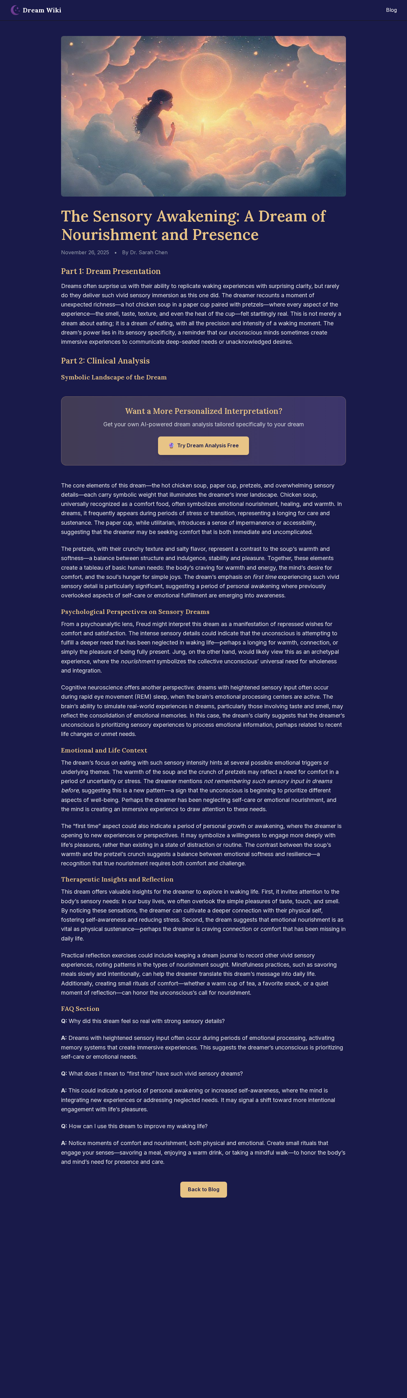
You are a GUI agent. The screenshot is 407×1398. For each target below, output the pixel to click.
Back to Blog (203, 1189)
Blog (391, 10)
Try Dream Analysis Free (203, 445)
